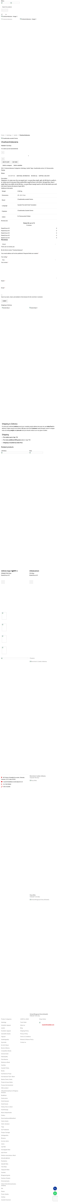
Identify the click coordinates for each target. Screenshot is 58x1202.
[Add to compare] (3, 568)
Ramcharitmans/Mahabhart (8, 1118)
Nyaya (3, 1191)
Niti (2, 1188)
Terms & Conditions (25, 1036)
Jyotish (3, 1028)
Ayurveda (3, 1042)
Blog (21, 1028)
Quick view (3, 586)
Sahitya (3, 1197)
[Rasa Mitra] (43, 837)
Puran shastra (5, 1194)
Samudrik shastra (5, 1033)
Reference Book (5, 1062)
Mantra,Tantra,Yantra (6, 1079)
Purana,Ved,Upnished (7, 1085)
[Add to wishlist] (3, 578)
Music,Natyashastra (6, 1112)
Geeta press (4, 1098)
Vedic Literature (5, 1124)
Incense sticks (5, 1141)
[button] (3, 582)
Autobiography (5, 1039)
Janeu (2, 1144)
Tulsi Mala (4, 1166)
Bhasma (3, 1138)
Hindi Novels (4, 1104)
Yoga (2, 1126)
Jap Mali (3, 1146)
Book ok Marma (5, 1048)
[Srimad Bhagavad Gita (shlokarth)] (43, 956)
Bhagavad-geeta (5, 1175)
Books (3, 1071)
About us (22, 1025)
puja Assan (4, 1152)
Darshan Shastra (5, 1178)
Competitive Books (6, 1051)
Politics (3, 1115)
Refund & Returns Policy (26, 1039)
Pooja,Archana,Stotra (7, 1082)
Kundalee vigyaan (6, 1031)
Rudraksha (4, 1161)
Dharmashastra (5, 1181)
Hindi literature (5, 1101)
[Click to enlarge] (4, 14)
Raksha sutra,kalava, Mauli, (8, 1155)
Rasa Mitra (33, 895)
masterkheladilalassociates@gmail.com (13, 781)
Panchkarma (4, 1059)
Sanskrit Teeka (5, 1068)
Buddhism (4, 1095)
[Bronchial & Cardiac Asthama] (43, 717)
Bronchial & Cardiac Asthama (38, 776)
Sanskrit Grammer (6, 1200)
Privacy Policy (24, 1033)
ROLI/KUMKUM (5, 1158)
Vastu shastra (4, 1121)
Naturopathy (4, 1056)
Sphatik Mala (4, 1164)
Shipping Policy (24, 1031)
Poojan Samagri (5, 1132)
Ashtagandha (4, 1135)
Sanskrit (3, 1172)
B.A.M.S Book (5, 1045)
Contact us (23, 1042)
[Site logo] (5, 3)
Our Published (5, 1129)
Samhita (3, 1065)
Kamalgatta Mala (5, 1149)
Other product (4, 1088)
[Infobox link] (29, 617)
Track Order (23, 1022)
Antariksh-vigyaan (6, 1025)
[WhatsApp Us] (55, 1193)
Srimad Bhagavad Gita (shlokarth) (39, 1014)
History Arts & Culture (7, 1106)
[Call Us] (55, 1188)
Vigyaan (3, 1036)
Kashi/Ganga (4, 1109)
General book (4, 1053)
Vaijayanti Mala (5, 1169)
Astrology (3, 1022)
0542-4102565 (6, 786)
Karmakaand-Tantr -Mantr (8, 1076)
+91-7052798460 (6, 784)
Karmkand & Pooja (6, 1073)
